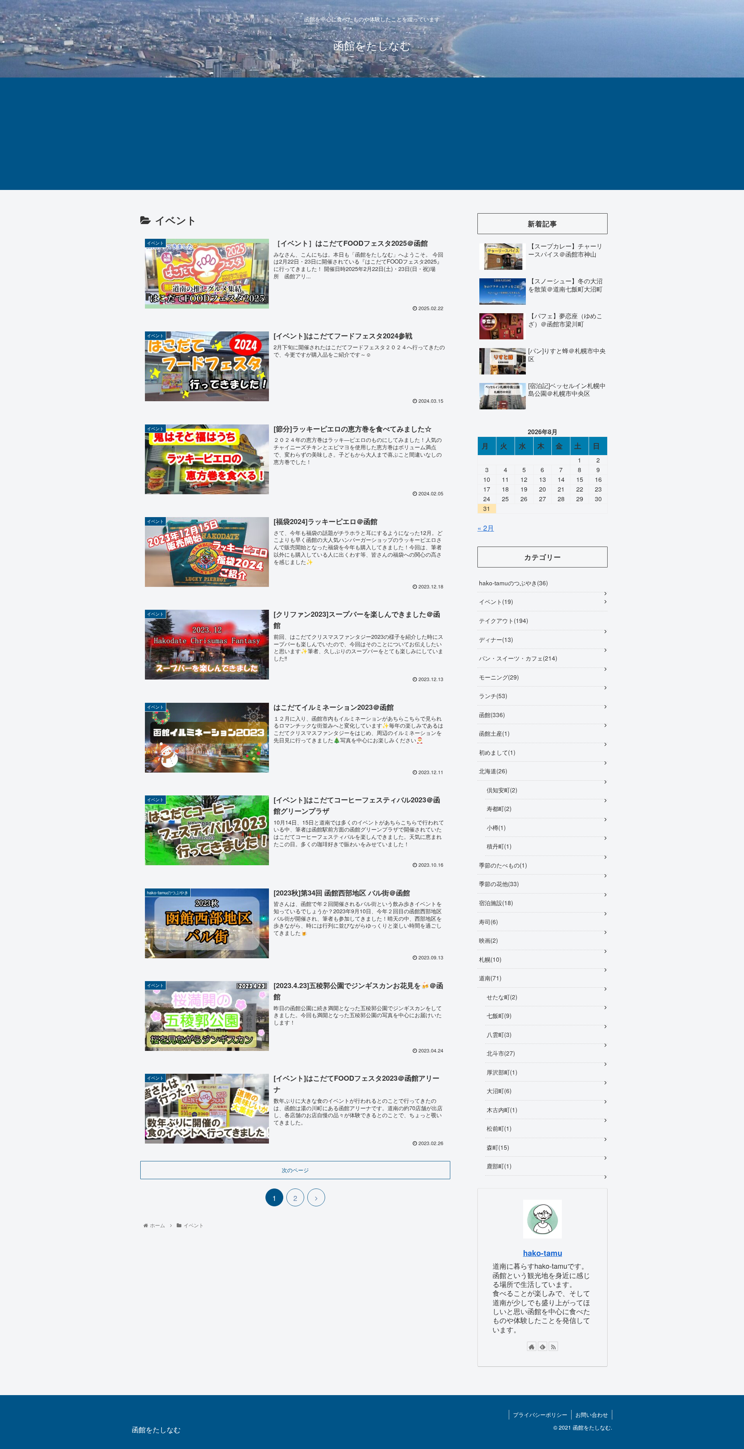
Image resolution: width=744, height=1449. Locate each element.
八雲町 (498, 1034)
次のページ (295, 1170)
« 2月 (485, 528)
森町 (497, 1147)
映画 (487, 940)
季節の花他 (498, 883)
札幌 (489, 959)
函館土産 (493, 733)
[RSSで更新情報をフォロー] (553, 1346)
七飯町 (498, 1015)
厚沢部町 (501, 1072)
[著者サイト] (531, 1346)
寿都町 (498, 808)
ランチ (492, 695)
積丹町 (498, 846)
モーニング (498, 677)
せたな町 (501, 996)
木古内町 (501, 1109)
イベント (495, 601)
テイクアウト (502, 620)
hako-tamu (542, 1252)
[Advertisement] (372, 135)
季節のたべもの (502, 865)
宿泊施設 (495, 902)
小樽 (495, 827)
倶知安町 (501, 789)
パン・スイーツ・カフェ (517, 658)
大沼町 (498, 1090)
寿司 (487, 921)
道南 (489, 977)
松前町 (498, 1128)
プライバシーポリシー (540, 1414)
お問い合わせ (591, 1414)
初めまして (496, 752)
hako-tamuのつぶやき (512, 582)
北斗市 (500, 1053)
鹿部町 (498, 1165)
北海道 (492, 770)
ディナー (495, 639)
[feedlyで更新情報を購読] (542, 1346)
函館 (491, 714)
